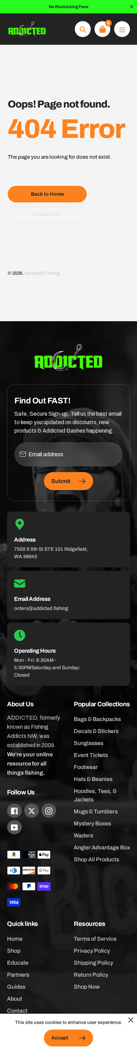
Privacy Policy (92, 951)
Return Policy (91, 975)
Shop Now (87, 987)
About (14, 999)
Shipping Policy (93, 963)
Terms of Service (95, 939)
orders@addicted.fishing (41, 608)
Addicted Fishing (42, 273)
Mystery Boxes (92, 823)
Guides (16, 987)
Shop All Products (96, 859)
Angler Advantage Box (102, 847)
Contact (17, 1011)
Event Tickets (91, 755)
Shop (13, 951)
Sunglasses (88, 743)
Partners (18, 975)
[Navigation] (122, 29)
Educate (17, 963)
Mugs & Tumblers (96, 811)
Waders (83, 835)
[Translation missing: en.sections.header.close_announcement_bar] (131, 6)
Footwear (86, 767)
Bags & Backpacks (97, 719)
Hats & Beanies (93, 779)
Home (14, 939)
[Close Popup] (130, 1019)
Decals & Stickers (96, 731)
